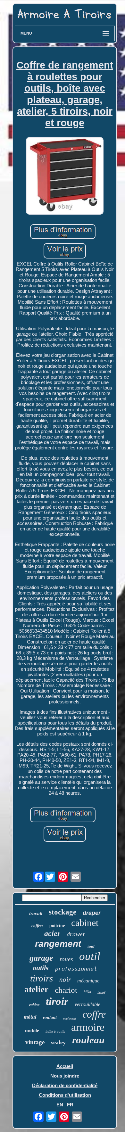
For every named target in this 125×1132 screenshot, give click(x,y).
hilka (87, 992)
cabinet (84, 922)
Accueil (64, 1066)
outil (89, 956)
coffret (37, 925)
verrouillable (87, 1004)
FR (70, 1104)
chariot (66, 990)
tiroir (57, 1001)
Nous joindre (64, 1076)
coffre (94, 1014)
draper (92, 913)
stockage (62, 912)
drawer (76, 934)
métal (30, 1017)
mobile (32, 1030)
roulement (69, 1018)
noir (65, 979)
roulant (50, 1017)
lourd (101, 993)
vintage (35, 1042)
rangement (58, 944)
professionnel (76, 969)
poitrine (57, 925)
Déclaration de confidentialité (64, 1085)
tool (91, 946)
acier (52, 933)
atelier (36, 989)
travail (35, 913)
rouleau (88, 1040)
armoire (87, 1027)
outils (41, 968)
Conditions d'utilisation (65, 1095)
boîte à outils (55, 1031)
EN (59, 1104)
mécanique (88, 980)
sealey (58, 1042)
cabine (34, 1005)
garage (41, 958)
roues (66, 959)
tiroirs (41, 978)
